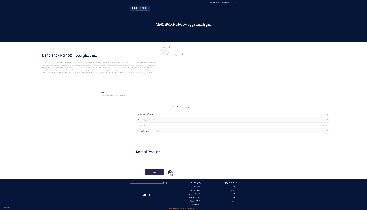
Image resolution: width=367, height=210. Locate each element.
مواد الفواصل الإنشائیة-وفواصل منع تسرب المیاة (114, 95)
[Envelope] (144, 195)
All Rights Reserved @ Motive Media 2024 (183, 208)
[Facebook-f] (149, 195)
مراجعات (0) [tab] (176, 107)
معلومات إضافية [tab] (186, 107)
